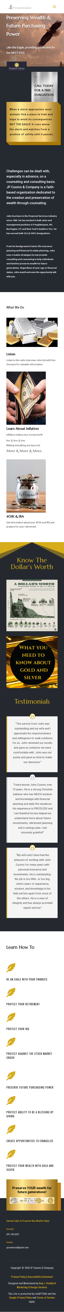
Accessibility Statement (40, 1276)
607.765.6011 (12, 1234)
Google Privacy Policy (20, 1297)
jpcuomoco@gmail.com (17, 1247)
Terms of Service (46, 1297)
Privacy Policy (18, 1276)
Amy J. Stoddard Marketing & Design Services (36, 1285)
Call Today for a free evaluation (44, 90)
